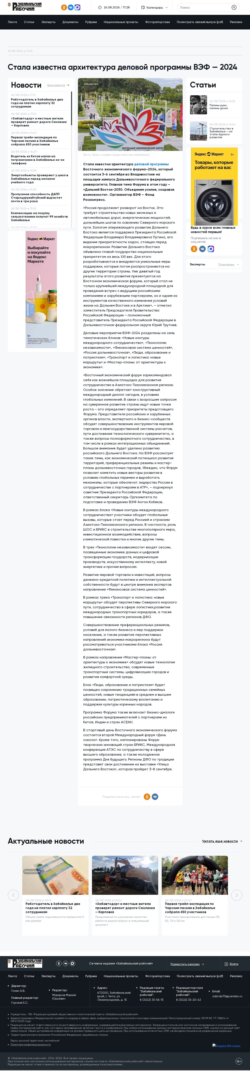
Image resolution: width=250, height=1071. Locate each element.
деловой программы (151, 164)
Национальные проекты (121, 22)
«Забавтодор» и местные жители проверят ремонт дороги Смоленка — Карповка (125, 908)
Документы (70, 22)
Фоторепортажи (157, 22)
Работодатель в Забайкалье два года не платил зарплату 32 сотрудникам (53, 908)
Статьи (29, 22)
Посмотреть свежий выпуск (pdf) (200, 22)
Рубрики (91, 22)
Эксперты (48, 22)
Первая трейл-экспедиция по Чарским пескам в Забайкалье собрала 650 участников (190, 908)
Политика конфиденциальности (31, 1044)
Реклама (236, 22)
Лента (12, 22)
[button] (236, 895)
